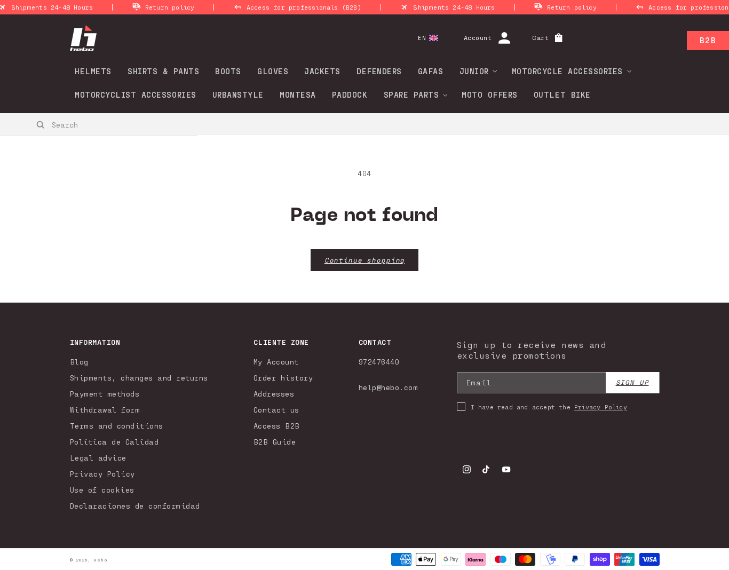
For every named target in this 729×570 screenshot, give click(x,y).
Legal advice (98, 457)
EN (422, 37)
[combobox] (99, 124)
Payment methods (105, 393)
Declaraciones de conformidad (135, 505)
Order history (283, 377)
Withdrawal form (105, 409)
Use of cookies (102, 489)
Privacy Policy (102, 473)
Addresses (274, 393)
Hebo (100, 560)
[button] (475, 71)
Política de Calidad (114, 441)
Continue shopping (364, 260)
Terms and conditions (116, 425)
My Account (276, 361)
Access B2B (276, 425)
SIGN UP (632, 382)
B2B (708, 40)
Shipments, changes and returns (139, 377)
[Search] (40, 124)
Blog (79, 361)
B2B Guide (274, 441)
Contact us (276, 409)
